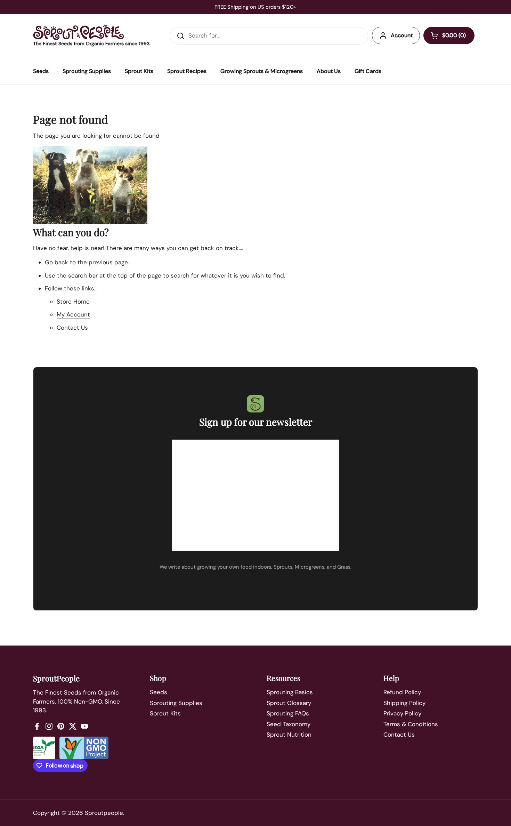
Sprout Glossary (289, 703)
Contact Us (72, 327)
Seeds (158, 692)
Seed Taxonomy (288, 724)
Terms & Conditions (410, 724)
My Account (73, 314)
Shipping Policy (404, 703)
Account (402, 35)
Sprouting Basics (290, 692)
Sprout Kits (165, 713)
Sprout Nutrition (289, 734)
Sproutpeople (104, 813)
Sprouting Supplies (176, 703)
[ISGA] (44, 748)
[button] (448, 35)
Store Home (73, 301)
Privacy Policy (402, 713)
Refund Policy (402, 692)
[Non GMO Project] (83, 748)
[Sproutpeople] (78, 32)
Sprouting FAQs (288, 713)
